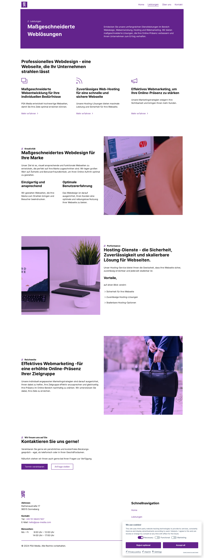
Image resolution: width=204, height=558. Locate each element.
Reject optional (143, 545)
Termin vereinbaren (34, 466)
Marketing (181, 537)
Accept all (180, 545)
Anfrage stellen (62, 466)
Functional (165, 537)
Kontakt (179, 4)
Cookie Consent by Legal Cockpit (190, 552)
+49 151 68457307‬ (35, 519)
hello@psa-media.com (40, 522)
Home (141, 4)
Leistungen (153, 4)
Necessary (148, 537)
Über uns (166, 4)
